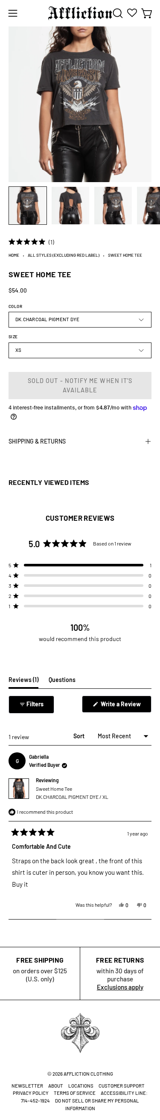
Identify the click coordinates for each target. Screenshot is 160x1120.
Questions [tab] (62, 682)
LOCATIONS (80, 1085)
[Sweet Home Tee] (28, 205)
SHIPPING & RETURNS (37, 441)
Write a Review (125, 706)
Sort (79, 736)
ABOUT (55, 1085)
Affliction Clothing (88, 1073)
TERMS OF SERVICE (75, 1093)
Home (14, 255)
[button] (117, 13)
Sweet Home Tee (72, 793)
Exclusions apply (120, 987)
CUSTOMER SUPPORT (122, 1085)
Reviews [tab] (23, 682)
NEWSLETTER (27, 1085)
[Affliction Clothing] (80, 13)
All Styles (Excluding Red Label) (63, 255)
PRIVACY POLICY (31, 1093)
